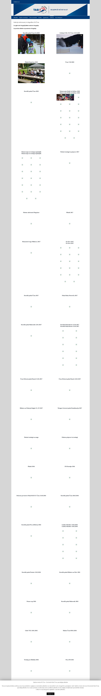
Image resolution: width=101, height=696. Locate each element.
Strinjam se (50, 693)
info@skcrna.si (17, 2)
